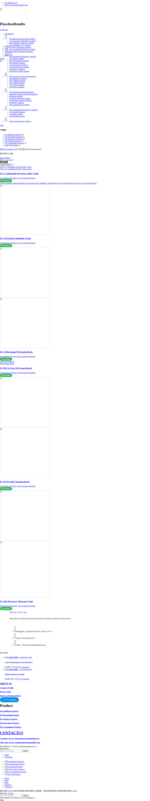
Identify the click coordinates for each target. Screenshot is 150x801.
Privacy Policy (5, 692)
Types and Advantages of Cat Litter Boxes (19, 662)
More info (3, 793)
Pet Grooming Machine (26, 178)
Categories (4, 30)
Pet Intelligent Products (13, 135)
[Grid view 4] (6, 163)
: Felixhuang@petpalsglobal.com (20, 743)
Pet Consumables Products (14, 143)
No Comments (23, 667)
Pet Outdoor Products (13, 141)
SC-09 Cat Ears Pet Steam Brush (16, 368)
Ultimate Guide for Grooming (14, 674)
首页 (2, 149)
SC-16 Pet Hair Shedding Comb (15, 238)
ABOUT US (6, 683)
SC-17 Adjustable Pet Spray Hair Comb (19, 173)
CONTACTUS (11, 733)
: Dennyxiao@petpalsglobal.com (19, 739)
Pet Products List (10, 149)
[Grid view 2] (1, 163)
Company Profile (7, 688)
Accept (10, 793)
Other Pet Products (12, 145)
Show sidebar (5, 158)
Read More (6, 181)
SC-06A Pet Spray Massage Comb (16, 601)
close (2, 125)
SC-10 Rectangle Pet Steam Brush (16, 352)
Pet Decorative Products (13, 139)
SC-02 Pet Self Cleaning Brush (14, 482)
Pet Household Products (13, 137)
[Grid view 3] (4, 163)
